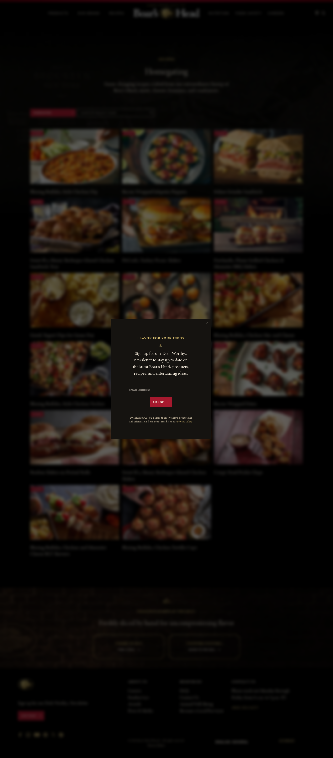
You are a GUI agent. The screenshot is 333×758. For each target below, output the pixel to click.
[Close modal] (207, 323)
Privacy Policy (184, 421)
